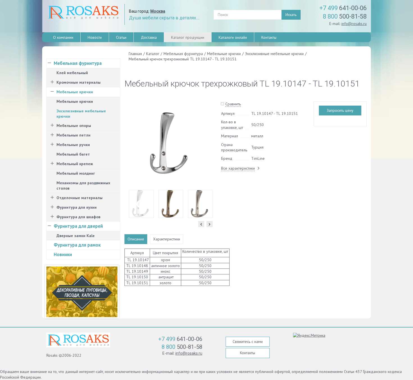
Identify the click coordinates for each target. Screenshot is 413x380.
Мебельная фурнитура (78, 63)
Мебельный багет (73, 154)
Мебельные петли (73, 135)
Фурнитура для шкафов (78, 216)
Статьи (121, 37)
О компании (63, 37)
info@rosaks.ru (354, 23)
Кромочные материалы (78, 82)
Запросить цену (340, 110)
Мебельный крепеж (74, 163)
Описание (136, 239)
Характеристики (166, 239)
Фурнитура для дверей (78, 226)
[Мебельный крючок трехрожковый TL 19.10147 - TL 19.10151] (171, 143)
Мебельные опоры (73, 125)
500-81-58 (345, 16)
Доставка (149, 37)
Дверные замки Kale (75, 235)
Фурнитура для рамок (77, 245)
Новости (95, 37)
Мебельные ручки (73, 144)
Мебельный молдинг (75, 173)
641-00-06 (343, 8)
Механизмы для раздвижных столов (83, 185)
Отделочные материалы (79, 197)
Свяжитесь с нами (248, 341)
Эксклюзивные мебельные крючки (81, 113)
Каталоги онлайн (233, 37)
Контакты (268, 37)
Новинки (63, 254)
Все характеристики (238, 168)
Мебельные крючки (74, 91)
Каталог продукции (187, 37)
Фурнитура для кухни (76, 207)
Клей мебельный (72, 72)
